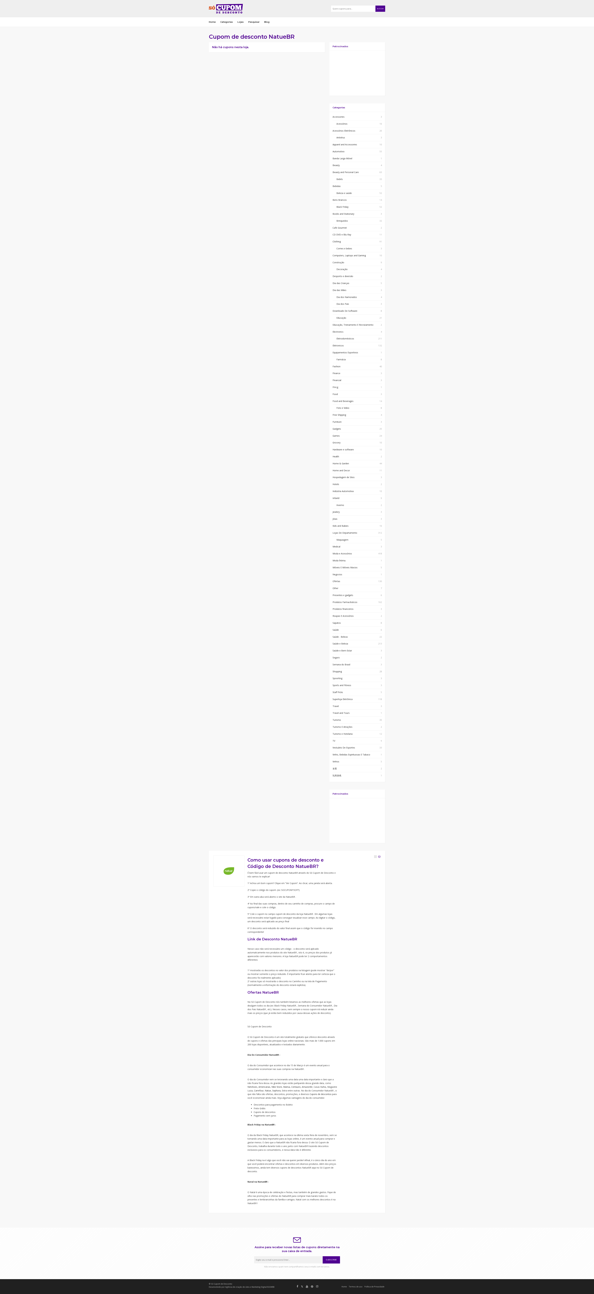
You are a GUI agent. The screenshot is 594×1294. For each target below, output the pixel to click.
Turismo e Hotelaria (343, 733)
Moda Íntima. (339, 560)
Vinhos (336, 761)
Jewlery (336, 511)
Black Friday (342, 206)
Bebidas (337, 186)
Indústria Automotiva (343, 491)
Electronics (338, 331)
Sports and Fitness (342, 685)
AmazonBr (307, 1086)
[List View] (379, 856)
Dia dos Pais (342, 303)
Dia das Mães (339, 290)
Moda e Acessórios (342, 553)
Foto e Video (342, 407)
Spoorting (337, 678)
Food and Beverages (343, 401)
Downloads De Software (345, 310)
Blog (266, 22)
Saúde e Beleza (340, 643)
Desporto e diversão (343, 276)
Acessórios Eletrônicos (344, 130)
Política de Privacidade (374, 1286)
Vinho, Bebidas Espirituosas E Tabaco (351, 754)
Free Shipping (339, 414)
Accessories (338, 116)
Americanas (264, 1086)
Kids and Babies (341, 525)
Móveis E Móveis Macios (345, 567)
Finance (336, 373)
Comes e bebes (344, 248)
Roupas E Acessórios (343, 615)
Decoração (342, 269)
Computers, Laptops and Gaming (349, 255)
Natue (268, 1090)
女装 (335, 768)
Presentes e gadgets (343, 595)
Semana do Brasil (341, 664)
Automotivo (338, 151)
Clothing (337, 241)
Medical (336, 546)
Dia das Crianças (341, 283)
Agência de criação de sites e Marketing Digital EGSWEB (249, 1287)
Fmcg (335, 387)
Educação (341, 317)
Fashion (336, 366)
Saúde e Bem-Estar (342, 650)
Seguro (336, 657)
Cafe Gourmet (340, 227)
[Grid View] (375, 856)
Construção (338, 262)
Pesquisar (254, 22)
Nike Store (276, 1086)
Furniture (337, 421)
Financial (337, 380)
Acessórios (341, 123)
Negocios (337, 574)
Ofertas (336, 581)
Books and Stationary (343, 213)
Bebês (339, 179)
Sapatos (337, 622)
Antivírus (340, 137)
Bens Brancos (340, 199)
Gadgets (337, 428)
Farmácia (341, 359)
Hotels (336, 484)
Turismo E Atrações (342, 726)
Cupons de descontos (320, 1094)
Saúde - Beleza (340, 636)
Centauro (296, 1086)
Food (335, 394)
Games (336, 435)
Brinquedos (342, 220)
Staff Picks (338, 692)
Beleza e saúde (344, 193)
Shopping (337, 671)
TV (334, 740)
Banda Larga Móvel (342, 158)
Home (212, 22)
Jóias (335, 518)
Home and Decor (341, 470)
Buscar (380, 9)
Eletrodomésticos (345, 338)
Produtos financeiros (343, 608)
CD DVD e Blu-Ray (342, 234)
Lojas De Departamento (345, 532)
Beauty (336, 165)
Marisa (286, 1086)
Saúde (336, 629)
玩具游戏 (337, 775)
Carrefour (259, 1090)
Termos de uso (355, 1286)
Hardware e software (343, 449)
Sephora (276, 1090)
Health (336, 456)
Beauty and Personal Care (346, 172)
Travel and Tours (341, 712)
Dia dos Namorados (346, 297)
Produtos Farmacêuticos (345, 602)
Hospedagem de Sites (344, 477)
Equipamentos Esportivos (345, 352)
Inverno (340, 505)
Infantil (336, 498)
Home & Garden (341, 463)
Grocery (336, 442)
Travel (336, 706)
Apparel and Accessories (345, 144)
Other (335, 588)
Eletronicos (338, 345)
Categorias (226, 22)
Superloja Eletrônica (343, 699)
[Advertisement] (357, 73)
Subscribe (331, 1259)
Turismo (337, 719)
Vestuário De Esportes (344, 747)
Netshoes (252, 1086)
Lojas (240, 22)
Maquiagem (342, 539)
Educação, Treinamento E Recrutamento (353, 324)
